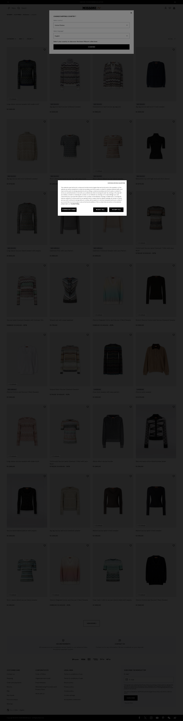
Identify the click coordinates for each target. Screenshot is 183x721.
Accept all (116, 210)
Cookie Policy (75, 204)
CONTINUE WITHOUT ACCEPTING (116, 183)
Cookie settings (69, 210)
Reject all (100, 210)
